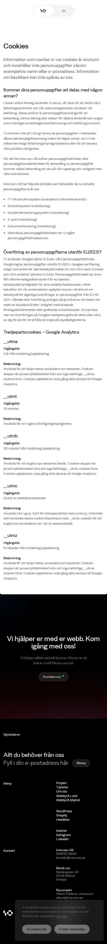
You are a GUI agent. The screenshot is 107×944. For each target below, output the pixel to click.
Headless (62, 819)
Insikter (61, 830)
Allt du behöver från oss (33, 755)
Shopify (61, 815)
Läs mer (61, 916)
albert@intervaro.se (69, 898)
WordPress (64, 811)
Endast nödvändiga (72, 929)
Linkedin (62, 839)
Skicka (81, 763)
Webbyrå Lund (66, 796)
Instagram (63, 835)
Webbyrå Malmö (68, 800)
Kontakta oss (52, 677)
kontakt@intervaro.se (70, 857)
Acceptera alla (37, 929)
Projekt (61, 783)
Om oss (61, 791)
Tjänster (62, 787)
